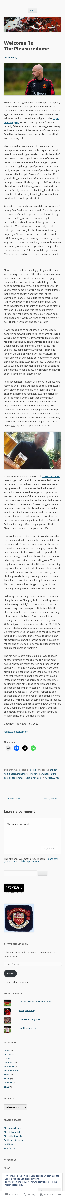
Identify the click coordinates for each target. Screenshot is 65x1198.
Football (33, 769)
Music (7, 1078)
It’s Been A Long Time (29, 1019)
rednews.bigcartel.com (16, 731)
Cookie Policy (16, 1184)
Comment (49, 848)
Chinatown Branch (13, 1128)
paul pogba (10, 777)
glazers (12, 773)
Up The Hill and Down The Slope (35, 1001)
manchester (23, 773)
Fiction (7, 1058)
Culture (7, 1054)
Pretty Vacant (52, 798)
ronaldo (37, 777)
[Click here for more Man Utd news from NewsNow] (14, 888)
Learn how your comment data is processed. (31, 860)
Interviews (9, 1066)
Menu (32, 10)
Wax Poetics (10, 1147)
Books (7, 1050)
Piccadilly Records (13, 1136)
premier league (24, 777)
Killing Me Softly (27, 1010)
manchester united (40, 773)
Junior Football (11, 1070)
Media (7, 1074)
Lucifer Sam (12, 798)
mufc (53, 773)
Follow (10, 973)
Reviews (8, 1082)
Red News (9, 1143)
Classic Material (12, 1132)
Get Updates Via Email (16, 944)
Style (6, 1086)
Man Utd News (12, 893)
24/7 (20, 893)
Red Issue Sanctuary (14, 1140)
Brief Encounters (27, 1028)
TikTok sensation (51, 476)
